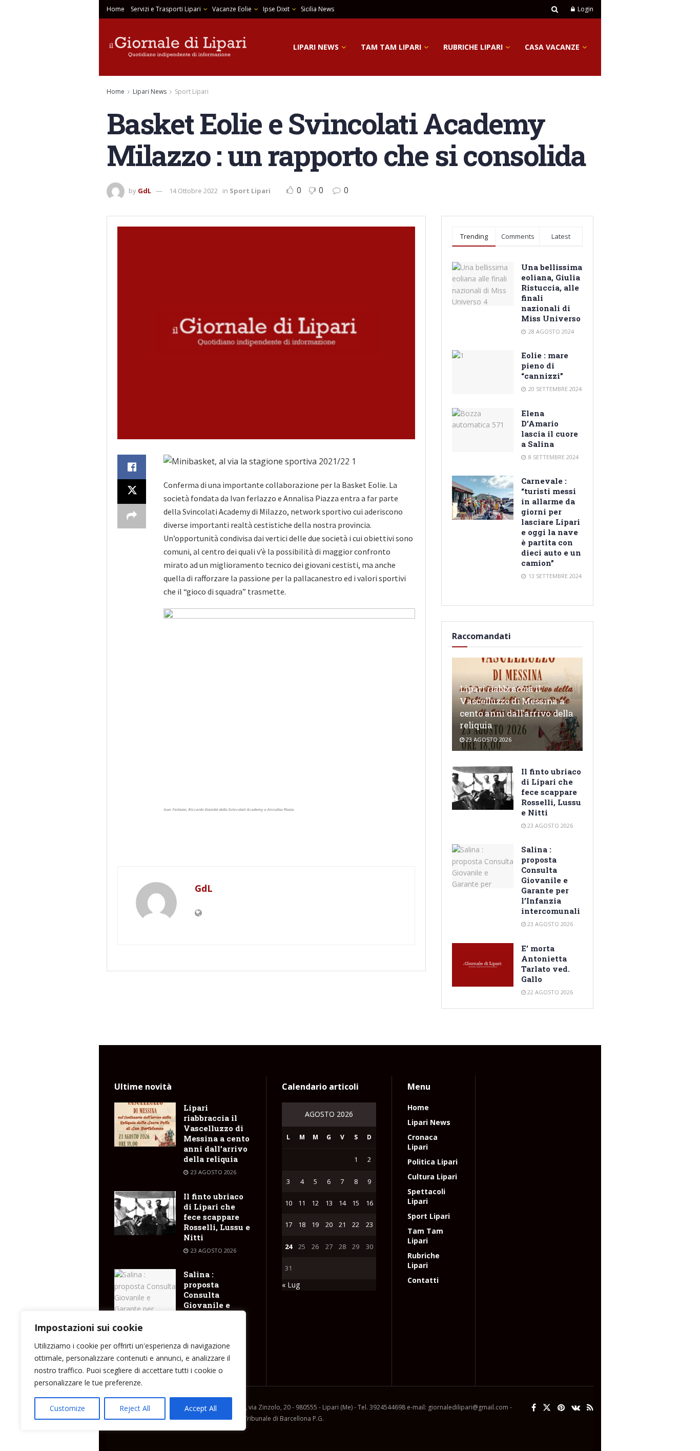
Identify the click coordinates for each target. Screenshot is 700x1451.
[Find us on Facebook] (533, 1408)
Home (116, 9)
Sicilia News (317, 9)
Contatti (423, 1280)
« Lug (291, 1285)
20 (329, 1224)
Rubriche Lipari (473, 47)
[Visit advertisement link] (266, 845)
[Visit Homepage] (178, 47)
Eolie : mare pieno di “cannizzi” (544, 365)
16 (369, 1203)
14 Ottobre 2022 (193, 190)
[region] (133, 1370)
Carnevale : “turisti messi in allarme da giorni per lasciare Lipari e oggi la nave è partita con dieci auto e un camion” (551, 522)
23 (369, 1224)
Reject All (134, 1408)
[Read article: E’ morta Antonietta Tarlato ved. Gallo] (482, 965)
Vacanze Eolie (232, 9)
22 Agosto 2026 (549, 992)
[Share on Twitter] (131, 491)
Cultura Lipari (432, 1176)
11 (301, 1203)
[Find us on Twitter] (547, 1408)
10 (288, 1203)
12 (315, 1203)
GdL (144, 190)
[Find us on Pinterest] (561, 1408)
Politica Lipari (432, 1162)
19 (315, 1224)
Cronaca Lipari (422, 1142)
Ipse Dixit (276, 9)
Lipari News (316, 47)
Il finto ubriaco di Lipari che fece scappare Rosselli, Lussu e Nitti (551, 792)
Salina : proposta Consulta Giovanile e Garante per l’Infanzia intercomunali (550, 880)
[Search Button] (554, 9)
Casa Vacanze (552, 47)
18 (301, 1224)
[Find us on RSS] (590, 1408)
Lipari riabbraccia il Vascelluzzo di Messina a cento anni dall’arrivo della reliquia (516, 707)
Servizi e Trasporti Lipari (166, 9)
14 (342, 1203)
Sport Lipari (192, 91)
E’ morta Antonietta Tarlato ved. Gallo (545, 963)
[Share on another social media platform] (131, 516)
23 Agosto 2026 (487, 739)
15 (355, 1203)
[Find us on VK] (575, 1408)
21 (342, 1224)
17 (288, 1224)
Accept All (200, 1408)
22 (355, 1224)
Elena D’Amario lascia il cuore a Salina (549, 428)
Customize (67, 1408)
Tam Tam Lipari (391, 47)
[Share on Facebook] (131, 467)
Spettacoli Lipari (426, 1196)
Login (584, 9)
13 (329, 1203)
